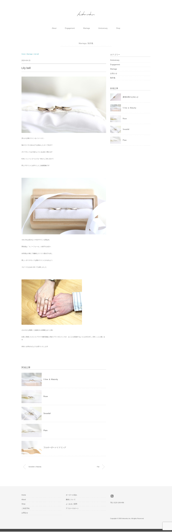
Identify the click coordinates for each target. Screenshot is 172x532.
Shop (118, 28)
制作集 (90, 43)
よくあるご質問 (71, 504)
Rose (45, 396)
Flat (98, 467)
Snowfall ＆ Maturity (34, 467)
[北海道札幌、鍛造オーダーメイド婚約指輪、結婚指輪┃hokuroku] (86, 11)
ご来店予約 (26, 508)
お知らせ (113, 73)
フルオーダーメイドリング (54, 447)
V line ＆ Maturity (50, 379)
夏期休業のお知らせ (130, 97)
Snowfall (47, 413)
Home (24, 495)
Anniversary (103, 28)
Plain (45, 430)
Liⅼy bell (36, 54)
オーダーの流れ (71, 495)
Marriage (86, 28)
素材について (71, 499)
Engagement (70, 28)
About (54, 28)
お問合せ (25, 513)
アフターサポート (72, 508)
